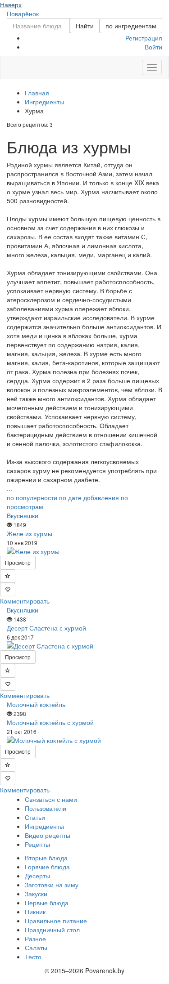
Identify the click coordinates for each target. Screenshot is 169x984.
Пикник (35, 911)
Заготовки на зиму (51, 884)
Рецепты (37, 844)
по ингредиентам (130, 25)
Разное (35, 938)
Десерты (37, 875)
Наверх (11, 4)
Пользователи (45, 808)
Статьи (35, 817)
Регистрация (143, 37)
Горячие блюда (47, 866)
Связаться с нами (51, 799)
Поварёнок (23, 13)
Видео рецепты (47, 835)
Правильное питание (56, 920)
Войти (153, 46)
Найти (85, 25)
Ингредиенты (44, 826)
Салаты (36, 947)
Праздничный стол (52, 929)
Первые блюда (47, 902)
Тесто (33, 956)
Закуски (36, 893)
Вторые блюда (46, 857)
